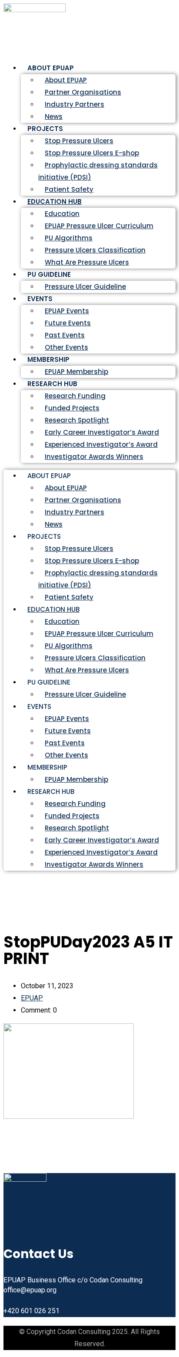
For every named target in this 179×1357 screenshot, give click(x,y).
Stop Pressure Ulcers (79, 140)
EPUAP (32, 998)
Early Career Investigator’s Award (102, 432)
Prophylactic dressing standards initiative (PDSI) (98, 171)
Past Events (65, 335)
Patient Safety (69, 597)
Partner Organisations (83, 92)
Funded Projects (72, 408)
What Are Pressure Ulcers (87, 262)
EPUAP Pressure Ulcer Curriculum (99, 225)
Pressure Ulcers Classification (95, 250)
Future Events (68, 323)
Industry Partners (74, 104)
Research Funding (75, 395)
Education (62, 213)
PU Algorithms (69, 238)
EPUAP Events (67, 310)
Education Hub (54, 201)
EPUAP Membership (76, 779)
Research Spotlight (77, 420)
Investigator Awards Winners (94, 456)
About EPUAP (66, 80)
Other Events (66, 755)
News (54, 524)
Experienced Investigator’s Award (101, 444)
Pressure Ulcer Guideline (85, 286)
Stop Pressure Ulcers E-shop (92, 152)
